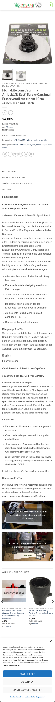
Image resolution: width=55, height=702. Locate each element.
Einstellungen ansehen (27, 689)
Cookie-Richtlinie (16, 697)
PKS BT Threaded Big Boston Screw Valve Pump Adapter (41, 613)
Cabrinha (23, 144)
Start (5, 83)
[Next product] (4, 112)
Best (16, 144)
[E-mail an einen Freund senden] (20, 154)
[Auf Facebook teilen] (10, 154)
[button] (50, 641)
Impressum (40, 697)
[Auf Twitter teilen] (15, 154)
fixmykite (31, 144)
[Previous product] (10, 112)
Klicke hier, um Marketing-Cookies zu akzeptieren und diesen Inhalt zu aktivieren (27, 515)
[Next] (48, 41)
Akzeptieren (27, 673)
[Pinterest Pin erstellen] (26, 154)
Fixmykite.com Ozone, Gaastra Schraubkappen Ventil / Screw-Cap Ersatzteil (13, 614)
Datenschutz (30, 697)
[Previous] (7, 41)
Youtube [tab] (6, 189)
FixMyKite (24, 83)
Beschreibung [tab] (9, 171)
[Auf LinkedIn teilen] (31, 154)
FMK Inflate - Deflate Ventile (34, 140)
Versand (9, 127)
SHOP (14, 83)
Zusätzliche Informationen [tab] (17, 183)
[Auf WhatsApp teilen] (4, 154)
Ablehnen (27, 681)
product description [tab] (13, 177)
